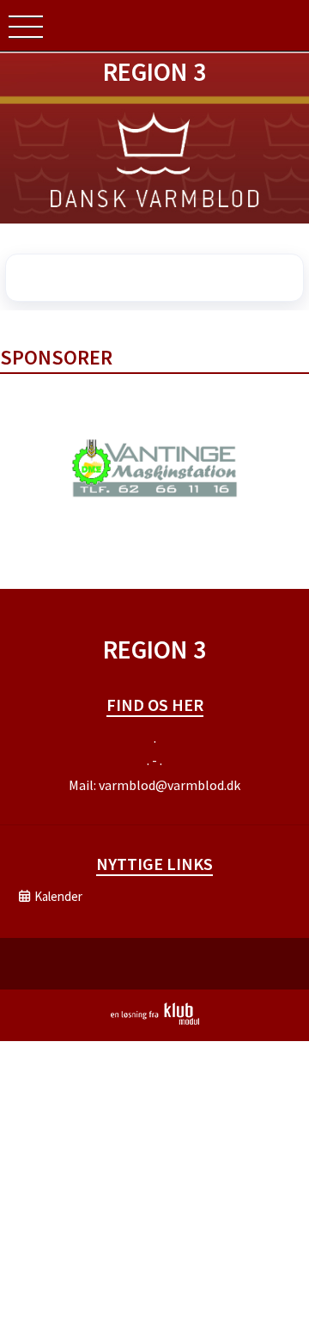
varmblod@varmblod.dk (169, 785)
